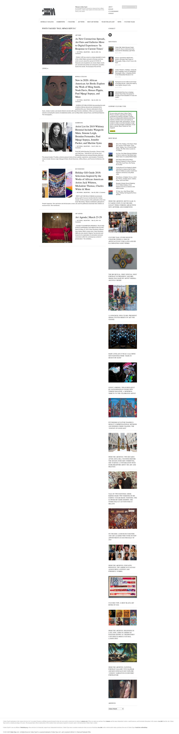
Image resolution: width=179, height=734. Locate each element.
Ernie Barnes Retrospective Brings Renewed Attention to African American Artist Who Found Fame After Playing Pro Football (126, 162)
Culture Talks (129, 22)
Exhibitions (61, 22)
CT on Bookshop (113, 11)
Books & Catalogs (47, 22)
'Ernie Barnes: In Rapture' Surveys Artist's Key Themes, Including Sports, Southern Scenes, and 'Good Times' (126, 178)
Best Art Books (93, 22)
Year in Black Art (108, 22)
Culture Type (13, 732)
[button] (57, 49)
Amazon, (108, 721)
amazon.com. (84, 721)
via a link (160, 721)
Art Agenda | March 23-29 (88, 217)
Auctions (81, 22)
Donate (110, 9)
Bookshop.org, (24, 727)
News (119, 22)
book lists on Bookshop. (141, 727)
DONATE (112, 131)
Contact (111, 13)
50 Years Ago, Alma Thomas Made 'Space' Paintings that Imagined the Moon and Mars (126, 192)
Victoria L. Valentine (83, 52)
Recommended (79, 169)
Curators (71, 22)
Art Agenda (79, 213)
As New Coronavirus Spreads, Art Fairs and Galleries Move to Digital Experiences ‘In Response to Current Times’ (90, 43)
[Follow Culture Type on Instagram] (110, 36)
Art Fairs (78, 35)
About (110, 7)
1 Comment (102, 192)
